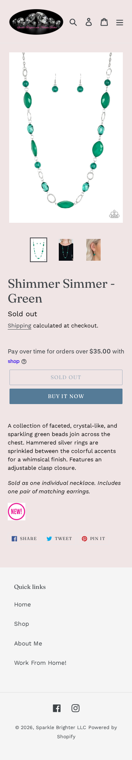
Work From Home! (40, 662)
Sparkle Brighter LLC (61, 727)
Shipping (19, 325)
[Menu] (119, 21)
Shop (21, 623)
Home (22, 604)
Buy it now (66, 396)
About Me (28, 643)
